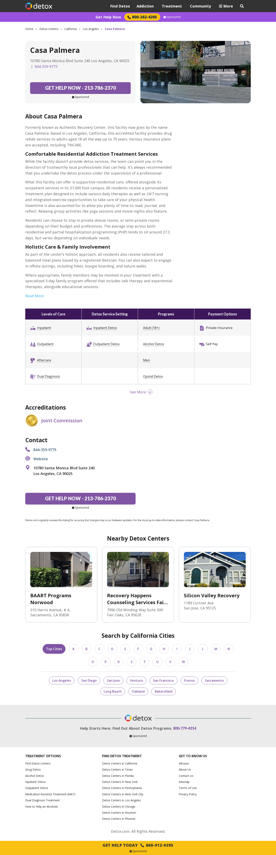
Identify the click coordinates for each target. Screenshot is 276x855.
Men (146, 360)
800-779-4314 (184, 728)
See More (138, 392)
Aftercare (44, 360)
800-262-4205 (144, 17)
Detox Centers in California (119, 763)
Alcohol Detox (153, 344)
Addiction (145, 6)
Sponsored (173, 17)
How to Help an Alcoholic (41, 806)
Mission (184, 763)
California (70, 29)
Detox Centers (48, 29)
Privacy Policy (188, 794)
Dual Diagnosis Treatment (42, 800)
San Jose (113, 680)
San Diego (89, 680)
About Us (185, 769)
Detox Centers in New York (120, 782)
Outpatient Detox (106, 344)
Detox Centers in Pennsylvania (122, 788)
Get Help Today (138, 845)
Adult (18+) (151, 328)
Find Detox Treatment (122, 756)
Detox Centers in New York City (122, 794)
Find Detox (120, 6)
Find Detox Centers (38, 763)
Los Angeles (91, 29)
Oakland (138, 691)
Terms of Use (188, 788)
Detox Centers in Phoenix (118, 819)
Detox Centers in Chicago (118, 806)
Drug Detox (33, 769)
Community (200, 6)
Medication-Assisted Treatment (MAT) (50, 794)
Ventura (136, 680)
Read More (34, 296)
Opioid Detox (153, 376)
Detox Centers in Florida (118, 776)
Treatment (172, 6)
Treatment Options (43, 756)
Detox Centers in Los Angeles (121, 800)
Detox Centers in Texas (117, 769)
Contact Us (186, 776)
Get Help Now (108, 17)
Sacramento (214, 680)
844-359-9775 (46, 66)
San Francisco (163, 680)
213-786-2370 (80, 88)
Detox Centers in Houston (119, 813)
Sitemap (184, 782)
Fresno (189, 680)
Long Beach (113, 691)
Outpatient (45, 344)
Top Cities (54, 649)
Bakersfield (163, 691)
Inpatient (44, 328)
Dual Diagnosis (48, 376)
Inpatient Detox (105, 328)
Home (29, 29)
